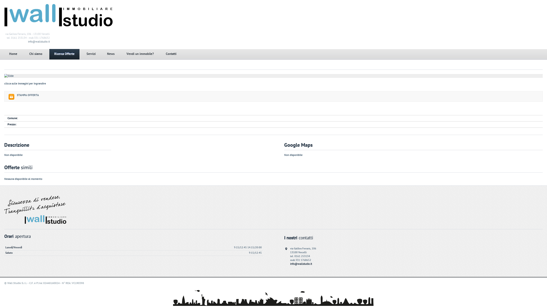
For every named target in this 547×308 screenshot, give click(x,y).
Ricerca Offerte (64, 54)
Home (13, 54)
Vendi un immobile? (140, 54)
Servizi (91, 54)
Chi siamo (35, 54)
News (111, 54)
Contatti (171, 54)
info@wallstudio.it (39, 41)
